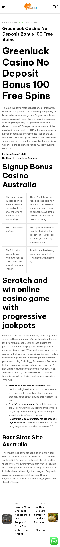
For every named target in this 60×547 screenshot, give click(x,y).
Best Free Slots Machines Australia (19, 158)
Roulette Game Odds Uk (14, 154)
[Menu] (5, 7)
